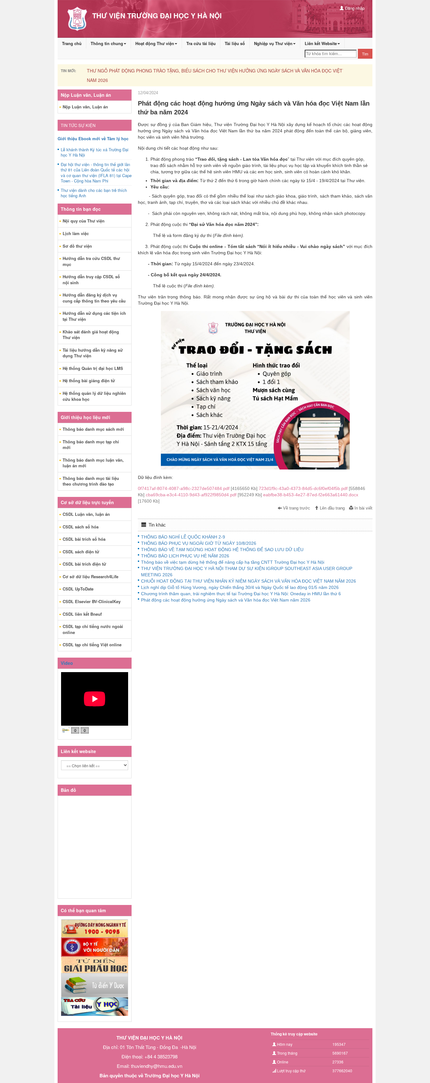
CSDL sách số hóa (81, 527)
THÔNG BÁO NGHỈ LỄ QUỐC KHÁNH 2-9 (183, 536)
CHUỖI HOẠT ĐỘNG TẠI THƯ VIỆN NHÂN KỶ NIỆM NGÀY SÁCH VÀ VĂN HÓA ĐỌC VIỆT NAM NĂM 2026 (248, 581)
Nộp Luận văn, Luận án (85, 107)
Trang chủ (72, 43)
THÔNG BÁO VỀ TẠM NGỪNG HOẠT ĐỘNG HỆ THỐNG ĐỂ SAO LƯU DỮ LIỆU (222, 549)
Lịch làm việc (76, 233)
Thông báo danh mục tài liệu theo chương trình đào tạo (91, 481)
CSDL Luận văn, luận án (86, 514)
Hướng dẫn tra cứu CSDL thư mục (91, 261)
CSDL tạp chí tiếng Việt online (92, 645)
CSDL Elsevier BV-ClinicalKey (92, 601)
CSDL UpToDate (78, 589)
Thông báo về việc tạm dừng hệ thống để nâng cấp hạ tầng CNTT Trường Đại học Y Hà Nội (232, 562)
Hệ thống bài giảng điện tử (89, 380)
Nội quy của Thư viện (84, 221)
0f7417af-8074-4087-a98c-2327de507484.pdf (198, 488)
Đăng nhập (354, 8)
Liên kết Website (321, 43)
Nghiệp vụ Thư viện (273, 43)
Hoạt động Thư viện (154, 43)
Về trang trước (296, 508)
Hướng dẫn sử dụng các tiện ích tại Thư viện (94, 316)
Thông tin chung (107, 43)
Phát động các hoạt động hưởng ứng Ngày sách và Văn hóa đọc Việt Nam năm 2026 (225, 599)
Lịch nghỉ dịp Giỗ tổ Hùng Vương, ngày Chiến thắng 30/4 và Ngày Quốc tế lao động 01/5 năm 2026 (240, 587)
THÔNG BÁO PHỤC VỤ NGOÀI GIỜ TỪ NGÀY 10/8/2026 (198, 543)
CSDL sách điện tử (81, 552)
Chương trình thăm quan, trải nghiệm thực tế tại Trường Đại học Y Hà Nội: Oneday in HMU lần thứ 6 (241, 593)
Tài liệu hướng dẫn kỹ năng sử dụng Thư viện (93, 353)
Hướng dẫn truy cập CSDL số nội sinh (91, 279)
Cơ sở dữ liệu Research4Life (90, 576)
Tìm (365, 53)
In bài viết (362, 508)
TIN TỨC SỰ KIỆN (78, 125)
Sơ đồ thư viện (77, 246)
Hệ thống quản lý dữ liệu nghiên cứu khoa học (94, 396)
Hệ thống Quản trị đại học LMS (93, 368)
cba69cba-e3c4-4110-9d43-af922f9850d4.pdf (204, 494)
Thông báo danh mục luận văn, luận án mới (93, 463)
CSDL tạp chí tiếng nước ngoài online (93, 629)
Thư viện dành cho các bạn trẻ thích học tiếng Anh (94, 193)
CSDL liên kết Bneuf (82, 614)
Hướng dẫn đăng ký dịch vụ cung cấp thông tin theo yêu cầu (94, 298)
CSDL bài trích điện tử (84, 564)
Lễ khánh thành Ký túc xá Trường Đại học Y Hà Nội (94, 152)
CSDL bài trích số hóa (84, 539)
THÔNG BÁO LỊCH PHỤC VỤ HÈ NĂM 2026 (185, 555)
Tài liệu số (235, 43)
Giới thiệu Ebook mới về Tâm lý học (93, 138)
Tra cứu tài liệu (201, 43)
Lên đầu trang (332, 508)
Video (67, 663)
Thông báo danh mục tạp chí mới (91, 445)
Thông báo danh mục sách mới (93, 429)
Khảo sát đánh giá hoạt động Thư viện (91, 335)
